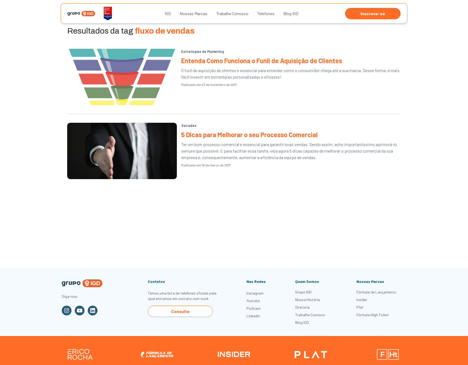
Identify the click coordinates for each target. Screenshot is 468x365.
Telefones (266, 13)
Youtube (253, 300)
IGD (168, 13)
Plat (359, 307)
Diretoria (302, 307)
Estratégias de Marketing (202, 51)
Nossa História (307, 299)
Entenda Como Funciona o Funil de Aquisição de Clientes (261, 60)
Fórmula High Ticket (372, 314)
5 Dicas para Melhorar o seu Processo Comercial (249, 134)
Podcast (253, 308)
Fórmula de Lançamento (376, 292)
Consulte (180, 311)
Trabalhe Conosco (232, 13)
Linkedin (253, 316)
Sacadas (188, 125)
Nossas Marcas (193, 13)
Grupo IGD (303, 292)
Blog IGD (290, 13)
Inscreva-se (372, 13)
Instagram (255, 293)
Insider (361, 299)
